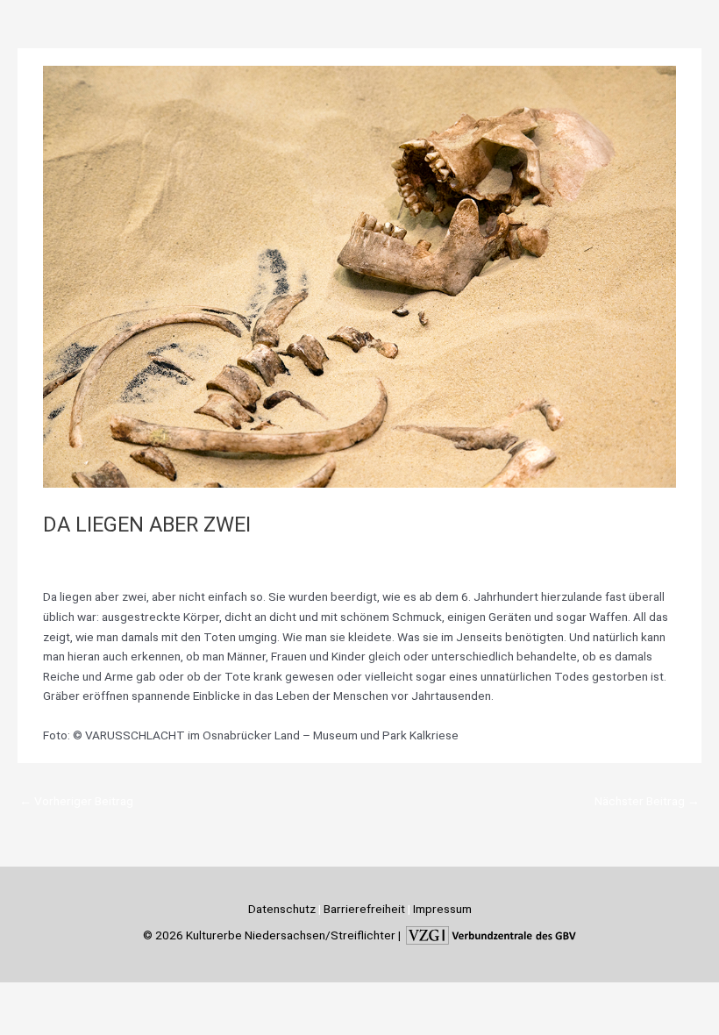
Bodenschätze (89, 553)
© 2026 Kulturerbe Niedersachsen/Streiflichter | (273, 934)
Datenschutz (282, 909)
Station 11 (161, 553)
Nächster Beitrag (647, 801)
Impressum (442, 909)
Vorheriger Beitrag (76, 801)
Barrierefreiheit (364, 909)
